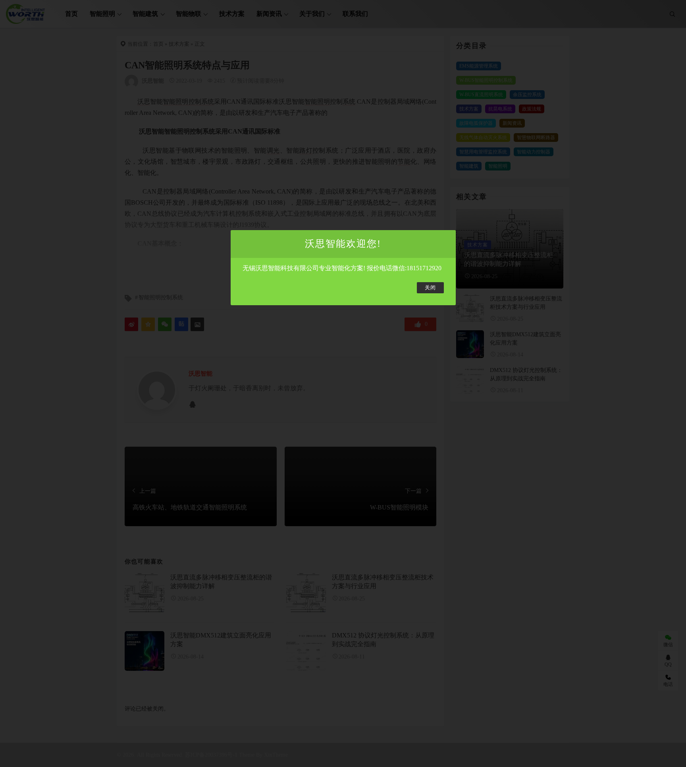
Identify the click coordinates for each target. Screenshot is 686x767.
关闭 (430, 288)
